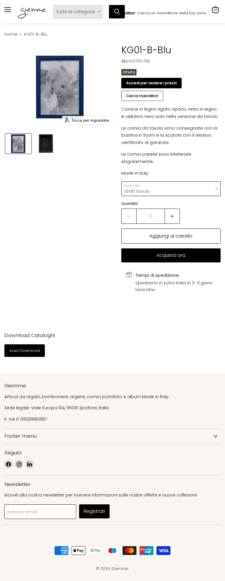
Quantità (129, 203)
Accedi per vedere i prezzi (151, 83)
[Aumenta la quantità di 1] (172, 216)
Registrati (94, 511)
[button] (18, 144)
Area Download (24, 350)
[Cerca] (117, 11)
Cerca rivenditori (142, 96)
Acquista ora (170, 255)
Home (11, 34)
